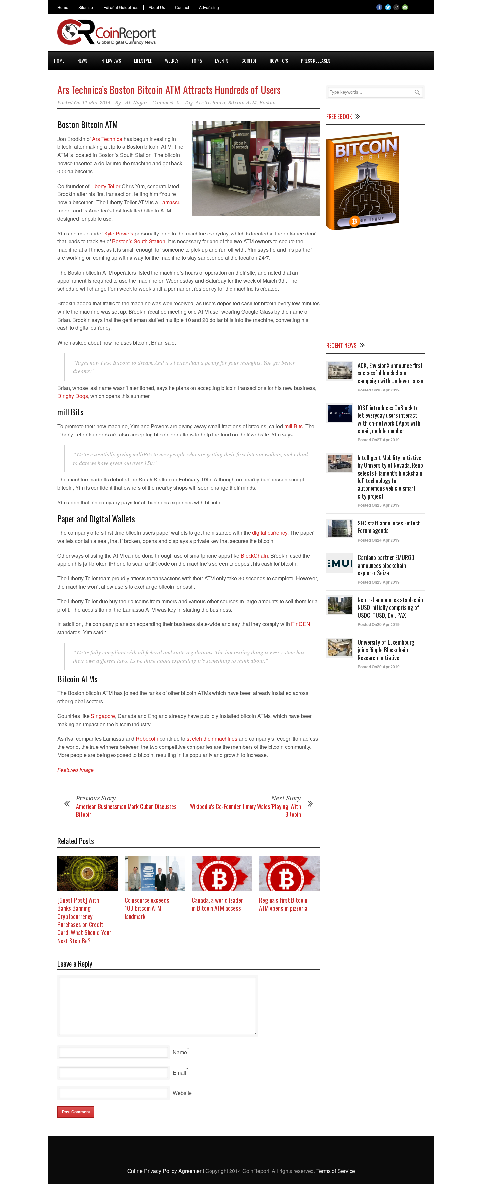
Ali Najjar (136, 103)
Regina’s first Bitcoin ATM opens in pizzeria (283, 903)
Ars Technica (210, 103)
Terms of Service (335, 1170)
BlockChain (254, 555)
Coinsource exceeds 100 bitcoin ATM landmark (147, 907)
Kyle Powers (118, 233)
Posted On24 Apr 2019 (379, 540)
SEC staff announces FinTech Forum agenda (389, 527)
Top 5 (196, 60)
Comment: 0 (165, 103)
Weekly (171, 60)
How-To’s (279, 60)
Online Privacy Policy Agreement (165, 1170)
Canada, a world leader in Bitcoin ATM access (217, 903)
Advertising (209, 7)
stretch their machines (212, 738)
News (82, 60)
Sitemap (85, 7)
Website (182, 1093)
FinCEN (300, 624)
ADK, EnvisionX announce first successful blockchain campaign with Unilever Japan (390, 373)
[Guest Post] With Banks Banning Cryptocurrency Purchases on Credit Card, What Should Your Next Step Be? (84, 920)
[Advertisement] (305, 34)
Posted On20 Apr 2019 (379, 624)
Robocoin (146, 738)
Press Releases (315, 60)
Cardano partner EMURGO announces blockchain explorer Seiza (386, 565)
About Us (157, 7)
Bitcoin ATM (242, 103)
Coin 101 (248, 60)
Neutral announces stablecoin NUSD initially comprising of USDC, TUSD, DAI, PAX (390, 607)
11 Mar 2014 (96, 103)
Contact (182, 7)
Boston (267, 103)
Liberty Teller (105, 186)
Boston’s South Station (138, 241)
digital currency (269, 532)
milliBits (293, 426)
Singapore (103, 716)
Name (180, 1052)
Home (62, 7)
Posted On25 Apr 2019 (379, 505)
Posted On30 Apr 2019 (379, 390)
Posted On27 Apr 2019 (379, 440)
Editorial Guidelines (120, 7)
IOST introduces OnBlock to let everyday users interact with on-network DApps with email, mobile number (389, 419)
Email (179, 1072)
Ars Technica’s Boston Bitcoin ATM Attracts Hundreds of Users (169, 89)
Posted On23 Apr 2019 (379, 582)
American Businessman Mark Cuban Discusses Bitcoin (126, 810)
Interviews (110, 60)
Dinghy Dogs (72, 396)
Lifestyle (143, 60)
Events (221, 60)
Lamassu (170, 202)
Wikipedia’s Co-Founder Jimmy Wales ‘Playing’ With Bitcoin (245, 810)
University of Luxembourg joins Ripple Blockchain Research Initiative (386, 650)
